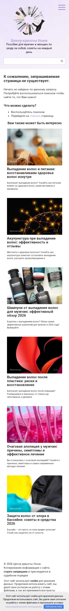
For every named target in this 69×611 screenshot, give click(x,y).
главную (35, 116)
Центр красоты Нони (29, 40)
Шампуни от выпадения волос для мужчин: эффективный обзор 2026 (32, 312)
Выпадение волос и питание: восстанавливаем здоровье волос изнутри (31, 173)
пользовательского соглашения (23, 606)
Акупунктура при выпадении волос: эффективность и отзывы (31, 242)
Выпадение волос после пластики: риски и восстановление (27, 381)
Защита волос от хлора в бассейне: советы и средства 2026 (31, 520)
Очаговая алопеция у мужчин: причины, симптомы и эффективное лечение (32, 450)
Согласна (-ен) (54, 606)
